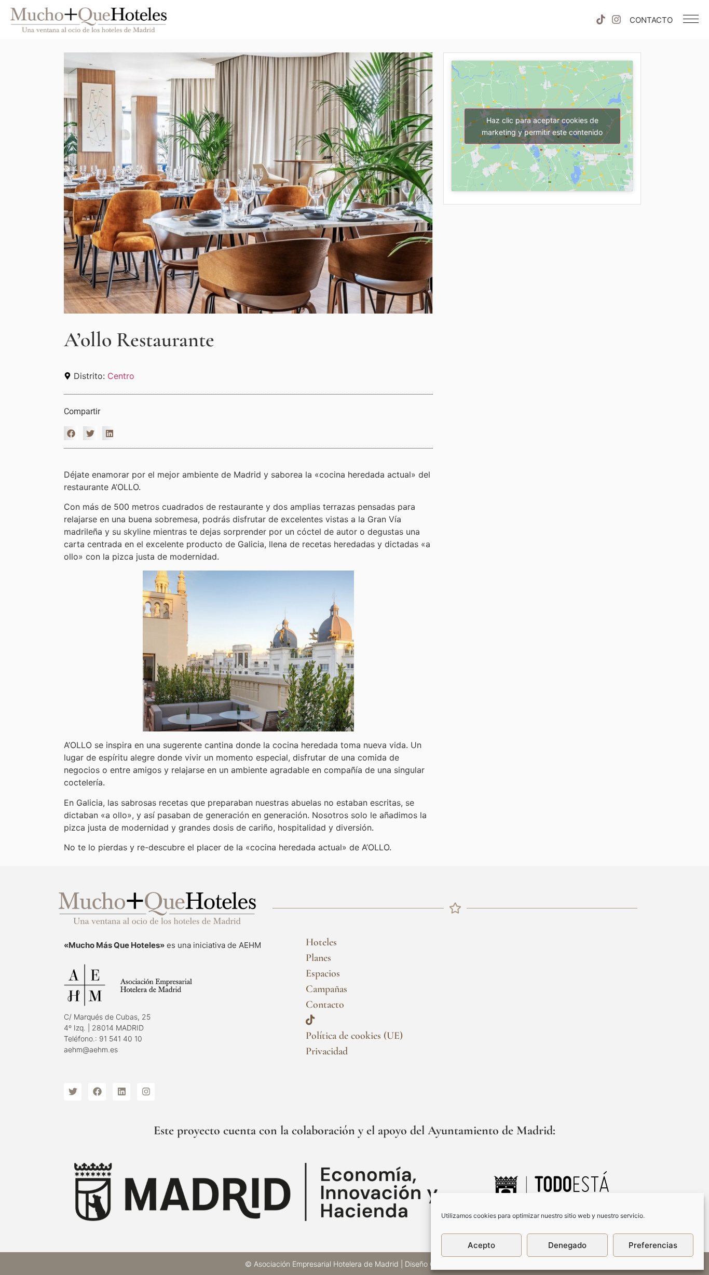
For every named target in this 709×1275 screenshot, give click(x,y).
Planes (318, 958)
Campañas (326, 989)
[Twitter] (72, 1092)
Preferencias (653, 1245)
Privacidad (327, 1051)
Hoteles (321, 942)
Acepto (481, 1245)
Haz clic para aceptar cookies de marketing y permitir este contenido (542, 126)
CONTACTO (651, 20)
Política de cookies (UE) (354, 1035)
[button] (71, 433)
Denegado (567, 1245)
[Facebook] (97, 1092)
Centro (120, 376)
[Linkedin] (121, 1092)
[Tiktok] (600, 20)
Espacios (323, 973)
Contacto (325, 1004)
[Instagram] (616, 20)
